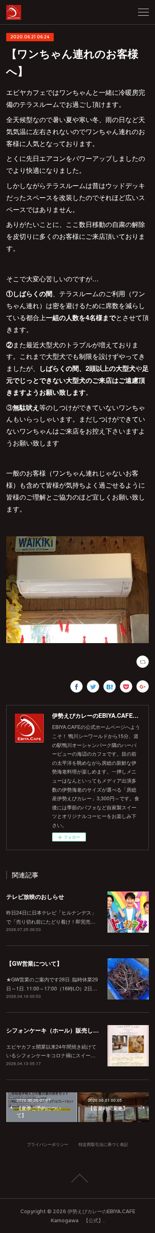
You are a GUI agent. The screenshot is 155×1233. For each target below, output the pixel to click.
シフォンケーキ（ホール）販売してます (58, 1030)
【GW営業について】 (34, 963)
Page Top (77, 1178)
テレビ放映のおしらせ (35, 896)
